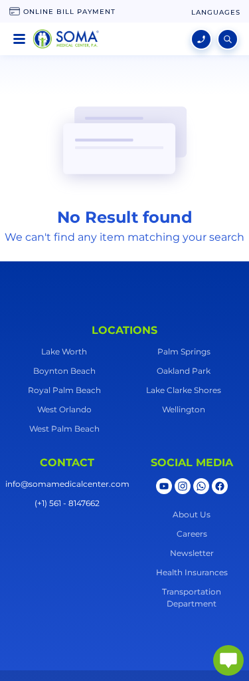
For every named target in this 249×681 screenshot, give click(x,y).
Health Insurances (192, 572)
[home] (66, 39)
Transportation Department (191, 598)
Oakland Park (183, 371)
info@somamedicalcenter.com (67, 484)
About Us (191, 514)
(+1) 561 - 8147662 (67, 503)
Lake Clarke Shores (183, 390)
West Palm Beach (64, 429)
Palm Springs (183, 351)
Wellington (183, 409)
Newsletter (192, 553)
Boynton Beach (64, 371)
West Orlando (64, 409)
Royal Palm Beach (64, 390)
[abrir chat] (228, 660)
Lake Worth (64, 351)
